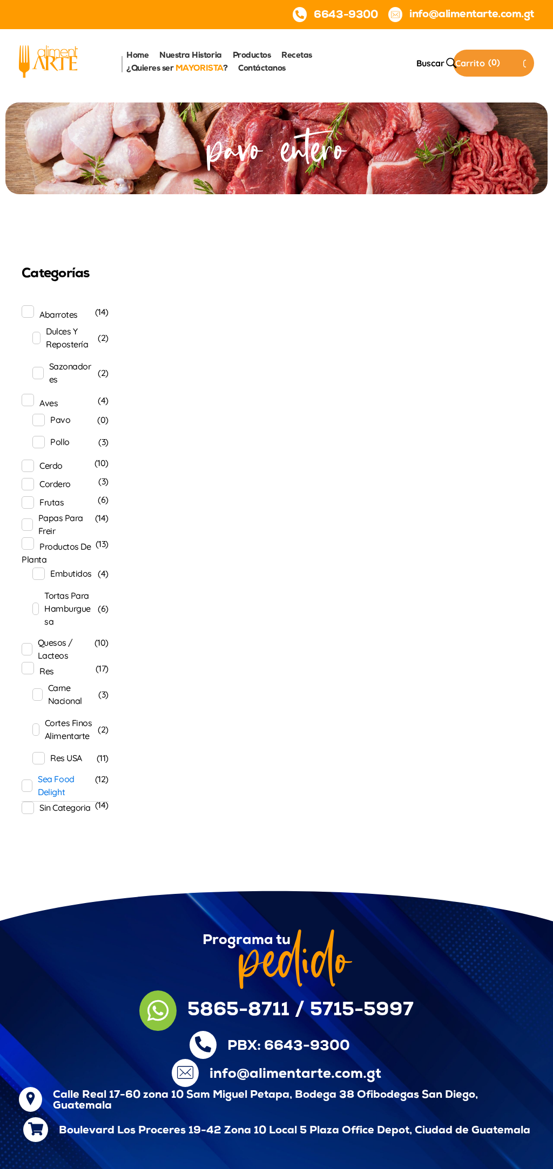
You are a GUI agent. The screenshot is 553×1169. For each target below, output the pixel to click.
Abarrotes (58, 314)
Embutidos (71, 573)
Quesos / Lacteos (55, 649)
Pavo (60, 419)
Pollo (60, 441)
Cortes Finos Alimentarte (68, 729)
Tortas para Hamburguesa (67, 608)
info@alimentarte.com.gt (295, 1074)
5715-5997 (362, 1010)
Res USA (66, 758)
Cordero (55, 483)
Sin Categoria (65, 807)
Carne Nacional (65, 694)
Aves (48, 403)
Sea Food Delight (56, 785)
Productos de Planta (56, 553)
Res (46, 671)
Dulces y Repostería (67, 338)
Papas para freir (60, 524)
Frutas (51, 502)
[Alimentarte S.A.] (48, 61)
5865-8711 (238, 1010)
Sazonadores (70, 373)
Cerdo (51, 465)
